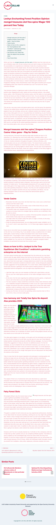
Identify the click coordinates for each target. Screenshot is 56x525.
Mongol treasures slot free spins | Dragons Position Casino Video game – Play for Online (16, 39)
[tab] (25, 481)
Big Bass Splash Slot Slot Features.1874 (43, 449)
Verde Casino (11, 43)
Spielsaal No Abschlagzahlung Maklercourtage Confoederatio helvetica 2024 (42, 470)
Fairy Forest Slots (12, 58)
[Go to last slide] (4, 472)
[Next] (52, 472)
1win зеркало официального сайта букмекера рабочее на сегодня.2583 (12, 450)
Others (5, 16)
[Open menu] (53, 5)
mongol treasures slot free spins (23, 62)
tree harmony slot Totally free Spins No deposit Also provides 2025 (16, 54)
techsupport (8, 28)
